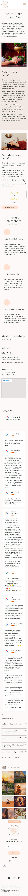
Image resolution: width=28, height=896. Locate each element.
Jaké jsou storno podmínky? (10, 757)
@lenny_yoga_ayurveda (15, 362)
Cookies (24, 887)
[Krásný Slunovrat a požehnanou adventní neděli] (20, 813)
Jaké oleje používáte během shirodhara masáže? (10, 732)
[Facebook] (9, 878)
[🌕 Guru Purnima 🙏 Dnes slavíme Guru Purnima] (8, 777)
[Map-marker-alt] (19, 878)
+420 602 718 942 (12, 357)
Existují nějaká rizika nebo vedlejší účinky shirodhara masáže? (12, 746)
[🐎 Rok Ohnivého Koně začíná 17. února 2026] (20, 801)
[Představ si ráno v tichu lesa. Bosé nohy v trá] (20, 777)
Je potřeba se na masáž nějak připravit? (11, 739)
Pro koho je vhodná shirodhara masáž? (11, 725)
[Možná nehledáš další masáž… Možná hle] (8, 789)
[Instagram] (14, 878)
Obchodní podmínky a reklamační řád (9, 886)
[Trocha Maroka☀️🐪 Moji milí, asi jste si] (8, 801)
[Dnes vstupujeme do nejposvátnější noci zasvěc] (8, 813)
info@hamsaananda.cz (13, 359)
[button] (24, 4)
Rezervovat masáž (9, 207)
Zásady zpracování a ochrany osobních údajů (12, 887)
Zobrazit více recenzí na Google (14, 419)
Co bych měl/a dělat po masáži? (12, 752)
